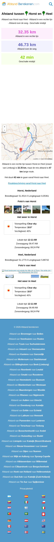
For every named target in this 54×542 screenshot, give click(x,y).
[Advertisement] (27, 92)
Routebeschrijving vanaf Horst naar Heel (27, 183)
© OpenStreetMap (45, 159)
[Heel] (27, 272)
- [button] (4, 130)
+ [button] (4, 126)
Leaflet (35, 159)
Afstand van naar (26, 334)
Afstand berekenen (30, 327)
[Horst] (8, 214)
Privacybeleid (26, 489)
